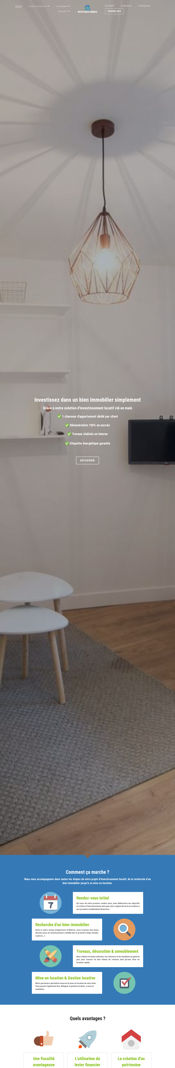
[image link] (87, 8)
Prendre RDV (114, 11)
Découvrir (87, 460)
